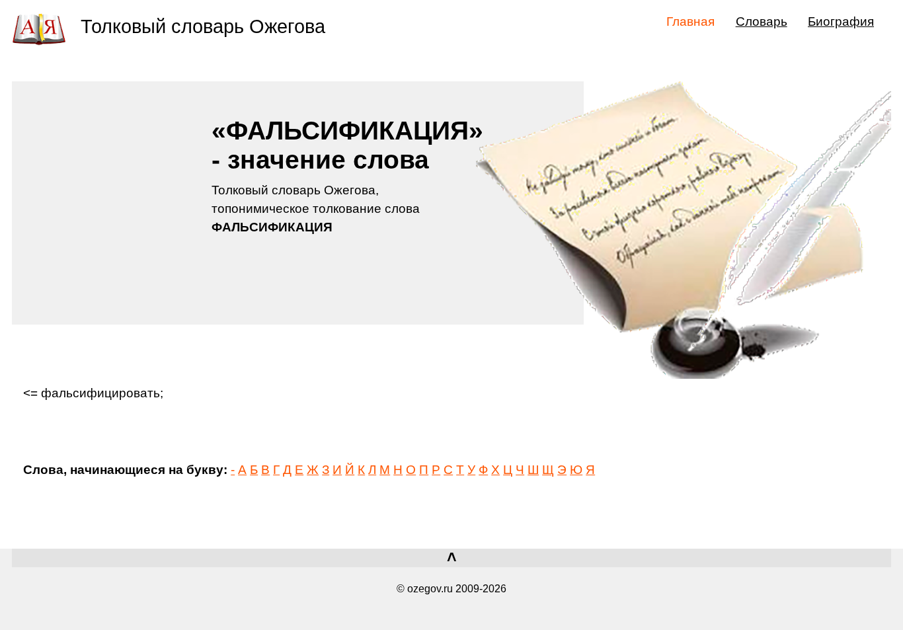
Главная (690, 21)
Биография (841, 21)
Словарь (761, 21)
